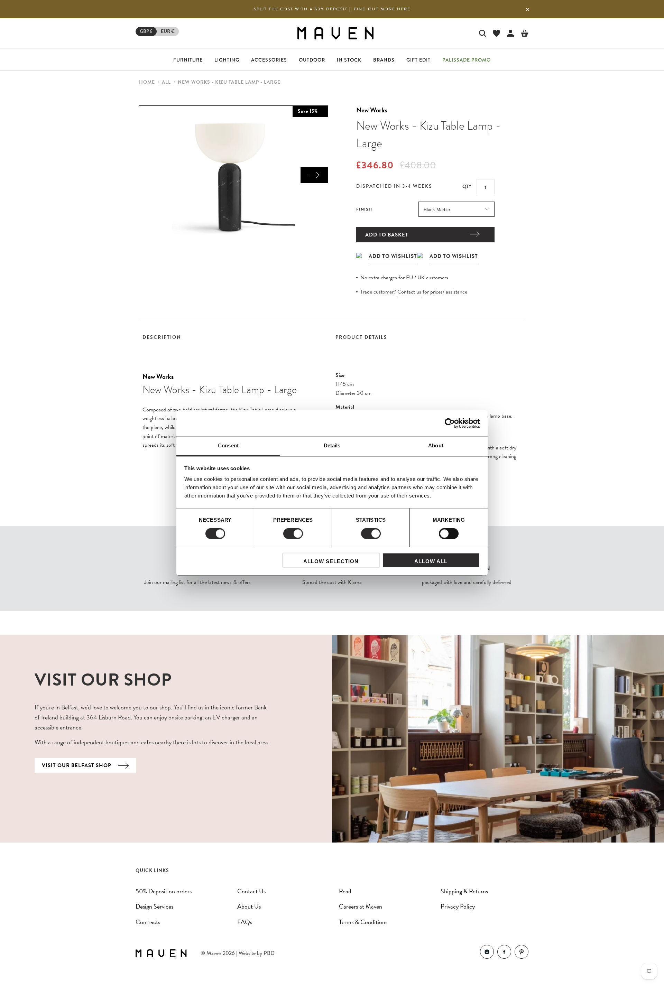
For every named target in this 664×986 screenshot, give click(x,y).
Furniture (188, 59)
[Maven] (335, 33)
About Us (249, 906)
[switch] (293, 533)
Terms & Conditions (363, 922)
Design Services (154, 906)
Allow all (431, 561)
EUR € (168, 31)
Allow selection (331, 561)
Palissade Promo (466, 59)
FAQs (244, 922)
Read (345, 891)
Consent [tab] (228, 445)
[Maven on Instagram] (487, 953)
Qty (466, 186)
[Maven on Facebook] (504, 953)
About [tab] (435, 445)
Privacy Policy (458, 906)
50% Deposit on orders (164, 891)
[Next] (314, 175)
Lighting (226, 59)
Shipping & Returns (464, 891)
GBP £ (146, 31)
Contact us (409, 292)
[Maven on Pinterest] (521, 953)
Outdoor (312, 59)
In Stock (349, 59)
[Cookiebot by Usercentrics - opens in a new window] (449, 423)
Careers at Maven (360, 906)
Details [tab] (332, 445)
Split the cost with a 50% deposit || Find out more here (332, 9)
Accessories (269, 59)
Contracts (148, 922)
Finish (364, 209)
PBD (269, 953)
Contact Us (251, 891)
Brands (384, 59)
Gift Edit (418, 59)
